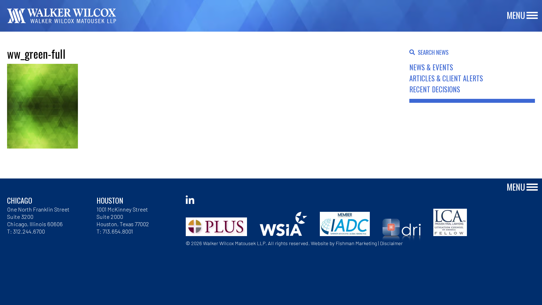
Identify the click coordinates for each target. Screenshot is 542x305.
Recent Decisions (434, 89)
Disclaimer (391, 243)
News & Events (431, 67)
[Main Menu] (532, 15)
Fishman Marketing (356, 243)
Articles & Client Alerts (446, 78)
